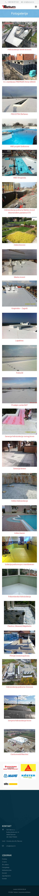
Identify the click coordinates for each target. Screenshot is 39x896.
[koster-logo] (28, 776)
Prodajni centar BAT (19, 405)
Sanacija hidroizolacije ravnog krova (19, 436)
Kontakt (4, 878)
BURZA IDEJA (22, 889)
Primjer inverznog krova (19, 656)
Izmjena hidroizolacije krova (19, 720)
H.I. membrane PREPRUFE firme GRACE (19, 82)
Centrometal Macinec (19, 754)
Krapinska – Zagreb (20, 308)
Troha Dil (19, 373)
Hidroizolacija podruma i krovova (19, 687)
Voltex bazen (19, 533)
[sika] (28, 768)
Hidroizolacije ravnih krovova (19, 49)
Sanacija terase (19, 468)
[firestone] (11, 768)
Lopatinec (19, 341)
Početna (4, 859)
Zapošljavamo (6, 876)
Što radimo (5, 864)
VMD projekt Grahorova (19, 146)
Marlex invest (19, 277)
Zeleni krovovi (19, 245)
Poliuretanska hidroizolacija (19, 596)
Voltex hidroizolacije (19, 501)
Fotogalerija (5, 867)
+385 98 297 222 (13, 2)
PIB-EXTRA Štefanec (19, 114)
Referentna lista (6, 870)
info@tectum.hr (29, 2)
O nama (4, 862)
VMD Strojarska (19, 178)
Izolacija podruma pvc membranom (19, 564)
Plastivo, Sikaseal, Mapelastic (20, 626)
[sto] (11, 784)
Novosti (4, 873)
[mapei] (11, 776)
